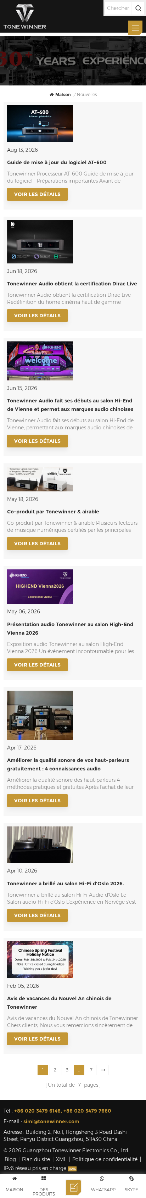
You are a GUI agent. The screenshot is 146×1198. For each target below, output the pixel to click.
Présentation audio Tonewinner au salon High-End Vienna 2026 (70, 628)
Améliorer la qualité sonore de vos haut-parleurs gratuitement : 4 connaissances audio (68, 764)
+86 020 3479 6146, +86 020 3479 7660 (62, 1111)
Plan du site (36, 1159)
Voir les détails (37, 194)
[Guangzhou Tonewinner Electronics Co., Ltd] (25, 16)
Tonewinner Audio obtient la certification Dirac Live (72, 283)
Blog (10, 1159)
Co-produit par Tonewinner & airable (53, 511)
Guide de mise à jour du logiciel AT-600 (57, 162)
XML (61, 1159)
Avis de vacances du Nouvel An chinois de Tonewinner (59, 1002)
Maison (63, 94)
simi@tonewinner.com (51, 1121)
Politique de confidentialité (104, 1159)
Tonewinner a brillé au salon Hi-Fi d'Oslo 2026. (65, 883)
